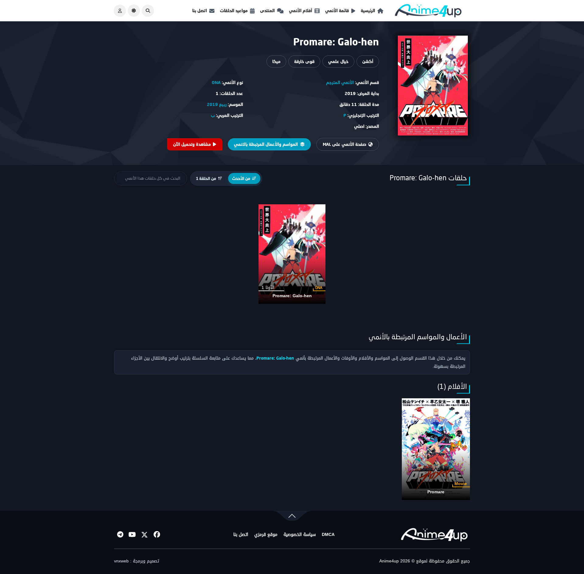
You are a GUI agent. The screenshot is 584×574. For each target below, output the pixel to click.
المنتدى (267, 10)
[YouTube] (132, 535)
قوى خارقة (304, 61)
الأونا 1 (268, 287)
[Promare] (436, 449)
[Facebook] (157, 535)
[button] (148, 11)
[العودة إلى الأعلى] (292, 517)
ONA (216, 82)
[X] (144, 535)
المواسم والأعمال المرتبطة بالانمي (266, 144)
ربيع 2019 (217, 104)
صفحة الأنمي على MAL (344, 144)
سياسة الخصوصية (299, 535)
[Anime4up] (428, 12)
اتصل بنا (199, 10)
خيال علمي (338, 61)
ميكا (276, 61)
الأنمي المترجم (340, 82)
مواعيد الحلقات (234, 10)
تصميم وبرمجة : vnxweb (136, 561)
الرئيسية (368, 10)
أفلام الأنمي (300, 10)
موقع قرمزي (265, 535)
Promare (435, 492)
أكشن (367, 61)
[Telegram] (120, 535)
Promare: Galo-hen (292, 296)
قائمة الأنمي (337, 10)
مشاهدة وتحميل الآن (192, 144)
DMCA (328, 535)
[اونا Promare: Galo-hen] (292, 254)
